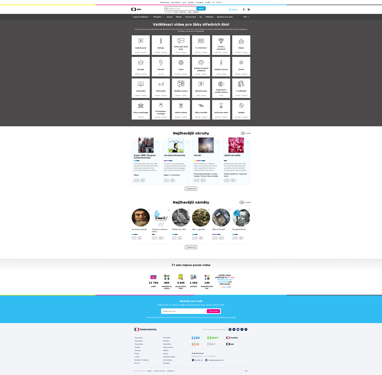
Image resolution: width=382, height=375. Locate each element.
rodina (190, 12)
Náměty (179, 17)
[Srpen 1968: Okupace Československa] (146, 162)
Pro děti (207, 2)
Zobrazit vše (191, 189)
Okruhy (170, 17)
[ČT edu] (136, 10)
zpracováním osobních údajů (226, 317)
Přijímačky (210, 17)
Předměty (157, 17)
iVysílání (191, 2)
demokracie (182, 12)
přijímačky (196, 12)
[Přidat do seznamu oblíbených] (157, 142)
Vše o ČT (219, 2)
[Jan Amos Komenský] (176, 162)
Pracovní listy (190, 17)
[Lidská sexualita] (236, 162)
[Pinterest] (249, 10)
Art (213, 2)
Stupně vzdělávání (140, 17)
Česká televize (164, 2)
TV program (199, 2)
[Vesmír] (206, 162)
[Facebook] (244, 10)
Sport (184, 2)
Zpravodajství (175, 2)
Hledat (200, 8)
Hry (200, 17)
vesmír (176, 12)
